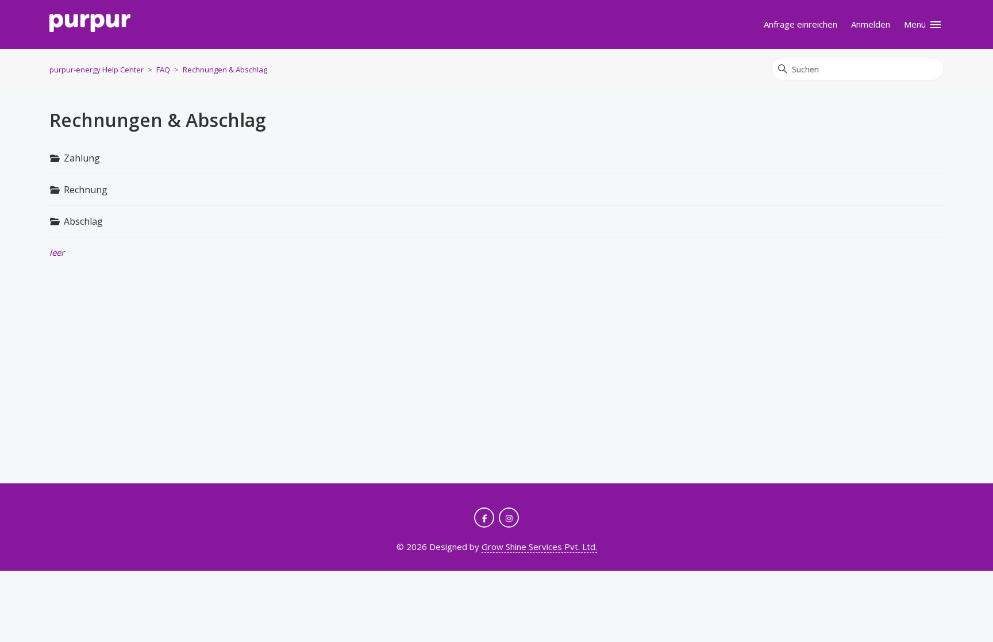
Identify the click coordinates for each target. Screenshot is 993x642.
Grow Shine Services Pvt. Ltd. (539, 546)
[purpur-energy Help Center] (89, 25)
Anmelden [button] (870, 24)
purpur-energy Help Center (96, 69)
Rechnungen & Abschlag (225, 69)
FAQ (163, 69)
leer (56, 252)
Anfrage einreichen (800, 24)
